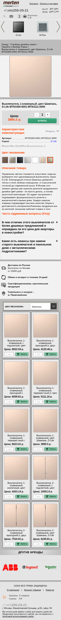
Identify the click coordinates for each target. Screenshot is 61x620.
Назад (5, 44)
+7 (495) (16, 10)
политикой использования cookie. (18, 616)
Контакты (34, 3)
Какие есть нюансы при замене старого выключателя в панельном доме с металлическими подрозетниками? (26, 246)
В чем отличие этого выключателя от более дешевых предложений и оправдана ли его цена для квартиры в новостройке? (28, 227)
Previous (3, 26)
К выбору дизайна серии (23, 44)
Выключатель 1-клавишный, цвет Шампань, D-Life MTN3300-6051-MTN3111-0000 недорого (45, 441)
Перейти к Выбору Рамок (14, 47)
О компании (13, 590)
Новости (50, 590)
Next (58, 26)
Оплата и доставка (49, 3)
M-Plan (42, 35)
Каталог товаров (32, 590)
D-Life (18, 35)
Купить (42, 121)
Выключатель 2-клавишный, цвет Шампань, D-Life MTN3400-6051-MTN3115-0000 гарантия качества (45, 536)
